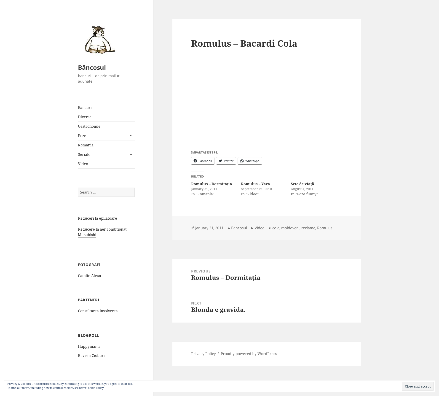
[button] (98, 39)
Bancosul (239, 227)
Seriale (84, 154)
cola (275, 227)
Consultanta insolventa (98, 310)
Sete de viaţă (302, 183)
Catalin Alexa (89, 275)
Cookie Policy (95, 388)
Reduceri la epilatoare (97, 218)
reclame (308, 227)
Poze (82, 135)
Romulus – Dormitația (211, 183)
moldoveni (290, 227)
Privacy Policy (203, 353)
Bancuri (85, 107)
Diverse (84, 116)
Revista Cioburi (91, 355)
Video (83, 163)
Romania (86, 145)
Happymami (89, 346)
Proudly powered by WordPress (249, 353)
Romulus (324, 227)
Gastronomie (89, 126)
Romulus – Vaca (255, 183)
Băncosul (92, 67)
